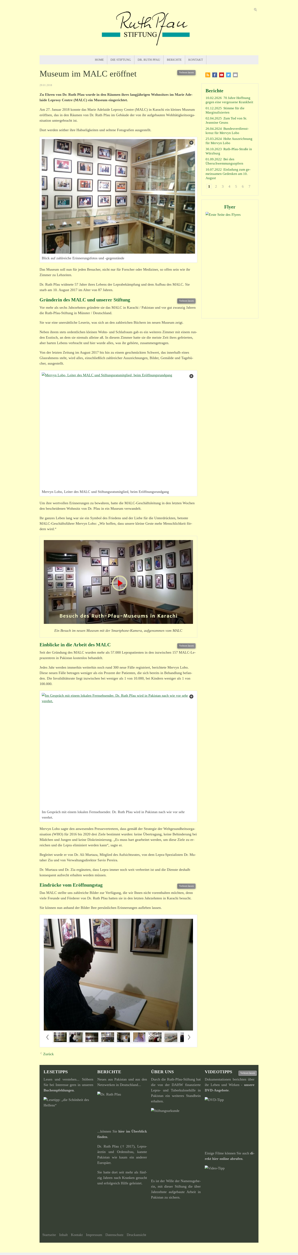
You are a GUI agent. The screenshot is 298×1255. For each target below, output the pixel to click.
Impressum (94, 1235)
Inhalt (63, 1235)
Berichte (174, 59)
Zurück (48, 1054)
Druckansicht (136, 1235)
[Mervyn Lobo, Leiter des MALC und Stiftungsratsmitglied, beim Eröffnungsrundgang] (118, 429)
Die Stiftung (120, 59)
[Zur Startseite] (149, 27)
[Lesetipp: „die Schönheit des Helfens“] (68, 1137)
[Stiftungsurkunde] (176, 1141)
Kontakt (195, 59)
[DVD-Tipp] (229, 1122)
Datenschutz (114, 1235)
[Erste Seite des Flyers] (230, 263)
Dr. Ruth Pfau (149, 59)
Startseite (49, 1235)
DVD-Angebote (217, 1090)
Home (99, 59)
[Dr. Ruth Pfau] (122, 1108)
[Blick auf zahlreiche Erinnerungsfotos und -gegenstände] (118, 196)
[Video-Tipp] (229, 1193)
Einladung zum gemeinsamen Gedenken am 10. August (228, 174)
